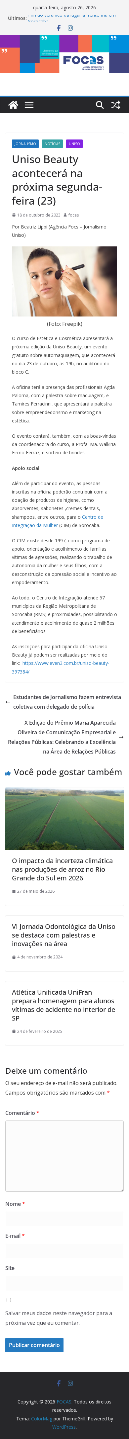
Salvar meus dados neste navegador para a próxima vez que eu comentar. (58, 1317)
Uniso (74, 143)
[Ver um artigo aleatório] (116, 105)
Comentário (22, 1113)
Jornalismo (25, 143)
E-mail (15, 1235)
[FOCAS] (13, 105)
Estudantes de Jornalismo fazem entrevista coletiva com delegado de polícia (67, 701)
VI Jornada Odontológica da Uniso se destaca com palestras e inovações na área (63, 935)
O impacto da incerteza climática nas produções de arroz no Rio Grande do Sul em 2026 (62, 869)
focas (73, 215)
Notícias (52, 143)
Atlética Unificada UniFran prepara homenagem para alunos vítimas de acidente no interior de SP (63, 1005)
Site (10, 1268)
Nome (15, 1204)
